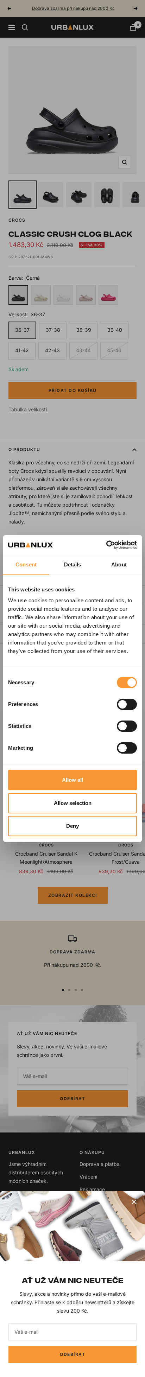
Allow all (72, 780)
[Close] (134, 1201)
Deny (72, 826)
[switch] (127, 704)
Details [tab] (72, 564)
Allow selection (73, 803)
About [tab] (119, 564)
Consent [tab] (26, 564)
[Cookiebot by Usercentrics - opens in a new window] (106, 545)
